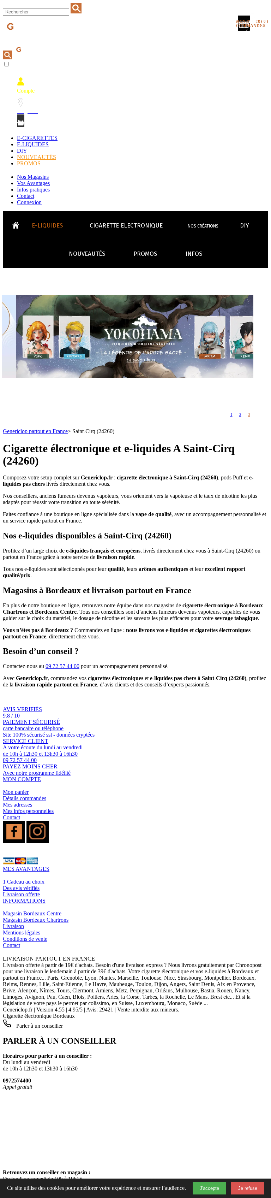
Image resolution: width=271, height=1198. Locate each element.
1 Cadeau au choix (23, 882)
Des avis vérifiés (21, 888)
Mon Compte (257, 30)
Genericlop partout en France (35, 431)
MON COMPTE (22, 779)
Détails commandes (24, 798)
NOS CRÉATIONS (203, 226)
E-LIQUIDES (33, 144)
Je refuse (247, 1188)
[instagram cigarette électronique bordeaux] (37, 841)
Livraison (13, 926)
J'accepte (209, 1188)
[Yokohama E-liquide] (141, 376)
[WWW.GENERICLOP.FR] (18, 224)
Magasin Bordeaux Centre (32, 913)
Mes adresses (17, 805)
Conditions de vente (25, 939)
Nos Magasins (33, 177)
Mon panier (16, 792)
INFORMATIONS (24, 901)
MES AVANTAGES (26, 869)
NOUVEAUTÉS (36, 157)
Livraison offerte (21, 894)
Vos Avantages (33, 183)
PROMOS (29, 163)
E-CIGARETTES (37, 138)
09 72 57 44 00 (62, 666)
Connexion (29, 202)
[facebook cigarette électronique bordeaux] (14, 841)
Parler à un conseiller (39, 1026)
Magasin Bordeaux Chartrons (35, 920)
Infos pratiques (33, 190)
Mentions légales (21, 933)
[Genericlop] (35, 38)
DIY (22, 151)
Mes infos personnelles (28, 811)
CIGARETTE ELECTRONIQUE (126, 225)
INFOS (194, 254)
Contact (25, 196)
